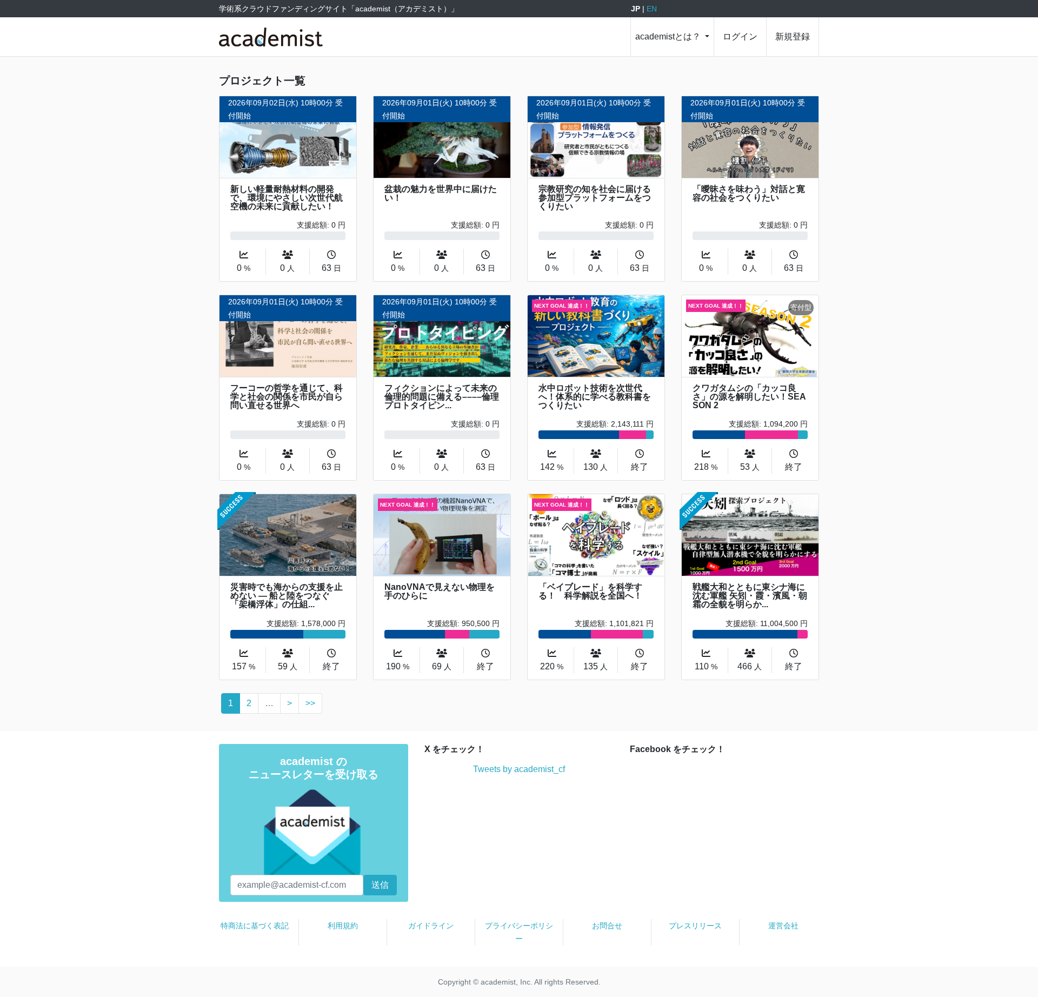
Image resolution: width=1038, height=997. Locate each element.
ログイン (740, 36)
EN (652, 8)
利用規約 (343, 925)
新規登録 (792, 36)
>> (310, 703)
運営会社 (783, 925)
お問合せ (607, 925)
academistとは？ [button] (669, 36)
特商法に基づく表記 (255, 925)
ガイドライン (431, 925)
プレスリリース (695, 925)
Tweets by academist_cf (519, 769)
